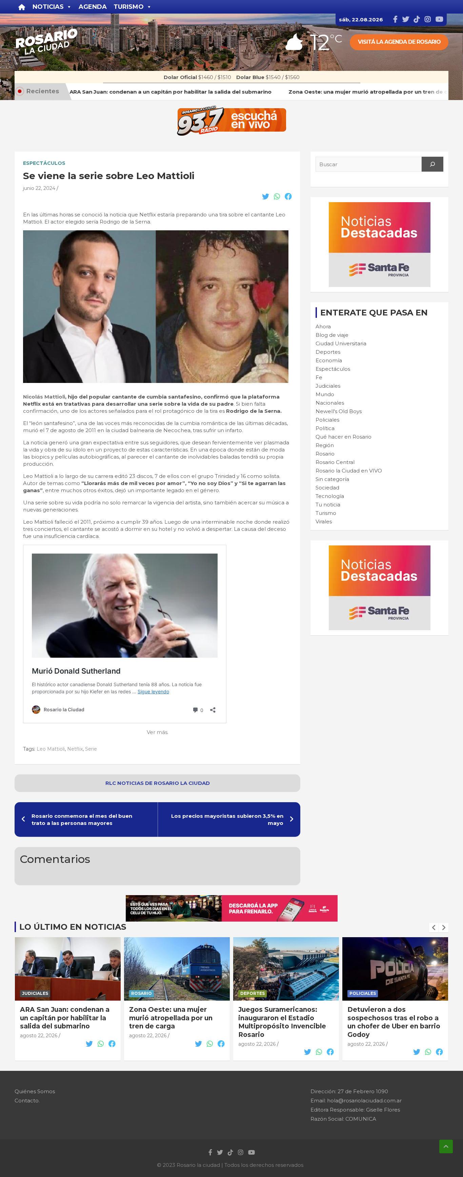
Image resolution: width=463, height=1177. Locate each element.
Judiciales (328, 386)
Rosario (325, 453)
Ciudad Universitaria (341, 343)
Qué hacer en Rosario (343, 436)
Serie (91, 749)
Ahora (323, 326)
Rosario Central (335, 462)
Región (325, 445)
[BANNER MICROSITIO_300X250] (379, 205)
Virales (324, 521)
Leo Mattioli (51, 749)
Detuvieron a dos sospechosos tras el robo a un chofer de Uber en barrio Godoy (284, 1022)
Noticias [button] (48, 7)
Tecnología (330, 496)
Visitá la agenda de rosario (399, 42)
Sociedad (327, 487)
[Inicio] (22, 7)
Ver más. (157, 732)
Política (325, 428)
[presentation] (434, 927)
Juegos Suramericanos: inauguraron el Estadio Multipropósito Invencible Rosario (173, 1022)
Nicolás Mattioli (44, 396)
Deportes (328, 352)
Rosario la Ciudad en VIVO (349, 470)
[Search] (432, 164)
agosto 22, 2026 (38, 1036)
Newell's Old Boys (339, 411)
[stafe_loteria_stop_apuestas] (232, 898)
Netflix (75, 749)
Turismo (326, 513)
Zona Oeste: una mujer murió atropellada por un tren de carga (61, 1018)
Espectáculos (44, 163)
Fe (319, 377)
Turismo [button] (129, 7)
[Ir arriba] (446, 1146)
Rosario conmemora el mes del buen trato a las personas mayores (82, 819)
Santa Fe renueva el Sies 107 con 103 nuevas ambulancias (389, 1018)
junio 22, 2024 (39, 188)
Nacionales (330, 403)
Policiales (327, 420)
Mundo (325, 394)
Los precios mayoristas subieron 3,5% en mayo (227, 819)
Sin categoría (332, 479)
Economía (329, 360)
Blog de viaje (332, 335)
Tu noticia (328, 504)
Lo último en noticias (72, 927)
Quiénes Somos (35, 1091)
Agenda (93, 7)
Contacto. (27, 1100)
